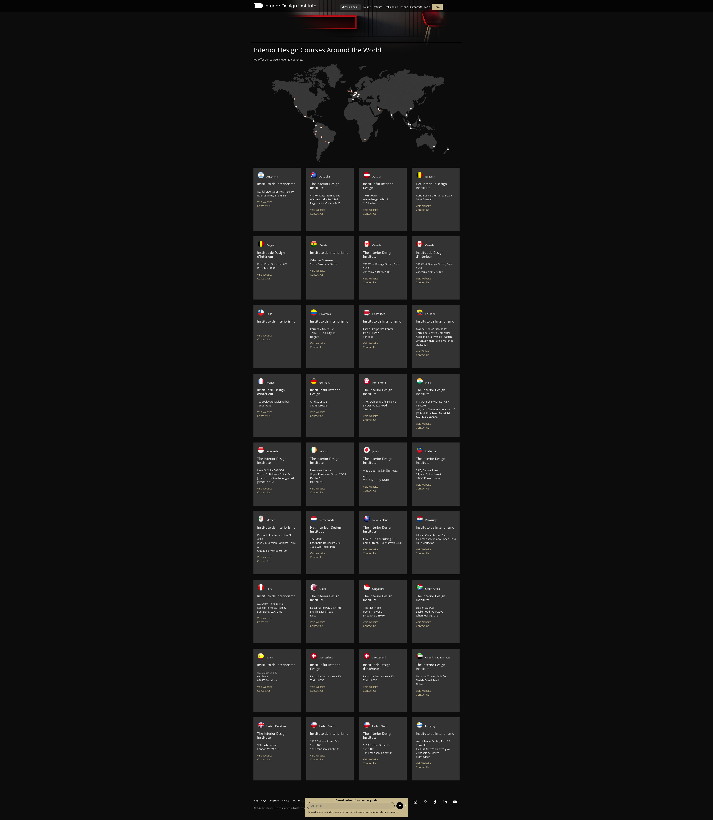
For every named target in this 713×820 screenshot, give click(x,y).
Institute (377, 7)
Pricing (404, 7)
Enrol (437, 7)
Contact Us (416, 7)
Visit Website (264, 202)
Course (367, 7)
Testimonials (391, 7)
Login (427, 7)
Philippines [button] (350, 7)
